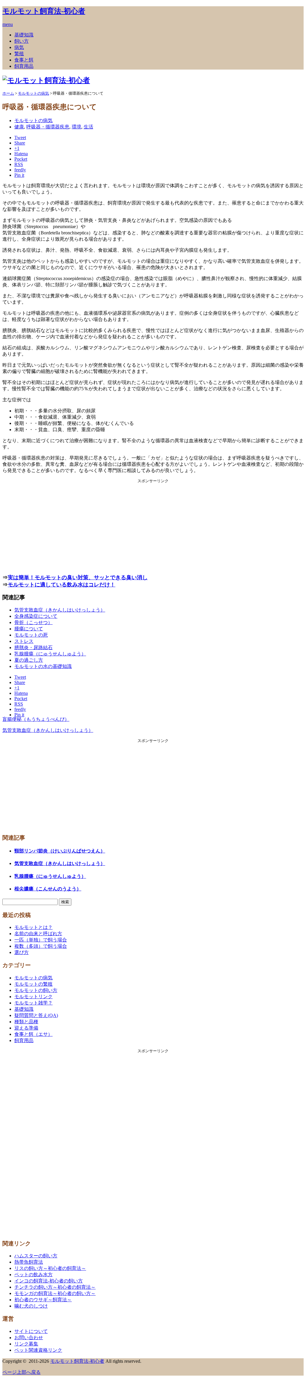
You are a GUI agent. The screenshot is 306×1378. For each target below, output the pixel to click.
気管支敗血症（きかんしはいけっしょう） (59, 609)
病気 (19, 47)
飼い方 (21, 41)
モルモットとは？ (33, 927)
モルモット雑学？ (33, 1002)
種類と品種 (26, 1021)
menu (7, 24)
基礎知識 (23, 34)
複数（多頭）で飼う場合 (40, 946)
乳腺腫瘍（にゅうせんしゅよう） (50, 653)
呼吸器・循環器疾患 (47, 126)
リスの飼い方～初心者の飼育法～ (50, 1268)
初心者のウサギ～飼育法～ (43, 1299)
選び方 (21, 952)
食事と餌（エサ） (33, 1034)
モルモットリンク (33, 996)
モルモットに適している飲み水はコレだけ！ (61, 585)
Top (292, 1364)
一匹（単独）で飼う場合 (40, 939)
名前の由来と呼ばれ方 (38, 933)
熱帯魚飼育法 (28, 1262)
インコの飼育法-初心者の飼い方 (48, 1280)
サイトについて (31, 1331)
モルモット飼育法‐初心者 (43, 11)
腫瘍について (28, 628)
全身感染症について (35, 616)
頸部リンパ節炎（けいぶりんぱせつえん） (59, 850)
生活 (88, 126)
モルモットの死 (31, 634)
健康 (19, 126)
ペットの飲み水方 (33, 1274)
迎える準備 (26, 1027)
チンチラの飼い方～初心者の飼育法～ (55, 1287)
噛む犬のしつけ (31, 1305)
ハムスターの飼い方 (35, 1255)
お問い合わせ (28, 1337)
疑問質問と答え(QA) (36, 1015)
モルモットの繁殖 (33, 984)
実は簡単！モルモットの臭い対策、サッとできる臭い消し (78, 577)
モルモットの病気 (33, 120)
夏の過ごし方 (28, 660)
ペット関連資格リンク (38, 1350)
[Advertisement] (153, 525)
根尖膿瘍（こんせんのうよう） (47, 888)
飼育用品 (23, 66)
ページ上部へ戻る (21, 1372)
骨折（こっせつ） (33, 622)
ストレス (23, 641)
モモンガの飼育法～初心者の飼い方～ (55, 1293)
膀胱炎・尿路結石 (33, 647)
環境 (76, 126)
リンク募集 (26, 1343)
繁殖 (19, 53)
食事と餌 (23, 59)
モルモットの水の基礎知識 (43, 666)
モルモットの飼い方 (35, 990)
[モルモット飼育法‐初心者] (46, 80)
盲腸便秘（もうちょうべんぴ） (35, 719)
